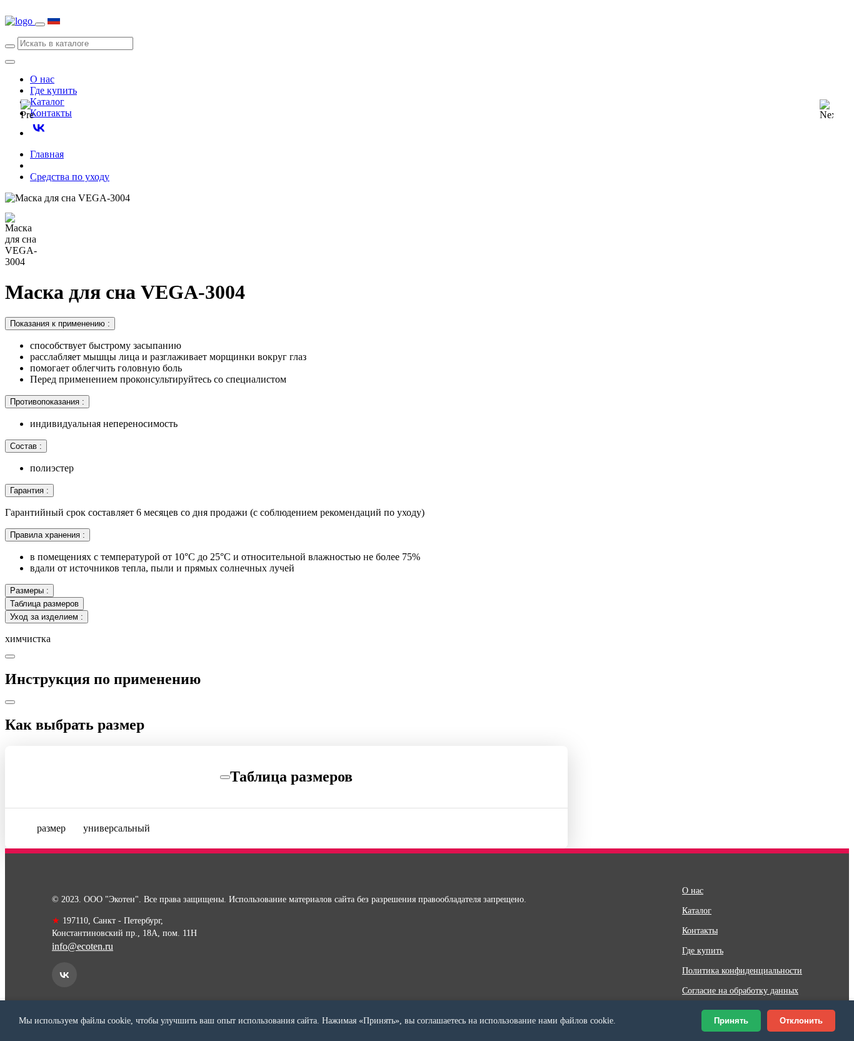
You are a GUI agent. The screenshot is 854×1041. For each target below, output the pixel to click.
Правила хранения (47, 535)
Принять (731, 1020)
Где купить (53, 90)
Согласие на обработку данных (740, 990)
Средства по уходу (69, 176)
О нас (42, 79)
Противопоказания (47, 401)
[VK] (64, 974)
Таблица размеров (44, 603)
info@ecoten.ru (82, 946)
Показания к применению (60, 323)
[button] (27, 110)
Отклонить (801, 1020)
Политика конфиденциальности (742, 970)
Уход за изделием (46, 616)
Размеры (29, 590)
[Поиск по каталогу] (10, 46)
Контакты (51, 113)
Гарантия (29, 490)
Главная (47, 154)
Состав (26, 446)
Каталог (696, 910)
